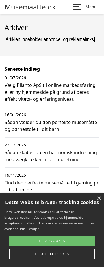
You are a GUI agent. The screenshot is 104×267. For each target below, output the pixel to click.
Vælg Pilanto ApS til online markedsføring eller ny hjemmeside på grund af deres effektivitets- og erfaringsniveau (50, 92)
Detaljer (33, 229)
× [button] (99, 198)
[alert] (52, 230)
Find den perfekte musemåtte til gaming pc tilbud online (52, 186)
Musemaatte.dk (30, 7)
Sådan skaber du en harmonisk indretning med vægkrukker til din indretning (51, 156)
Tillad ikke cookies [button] (52, 254)
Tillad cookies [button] (52, 241)
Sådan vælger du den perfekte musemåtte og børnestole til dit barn (51, 125)
